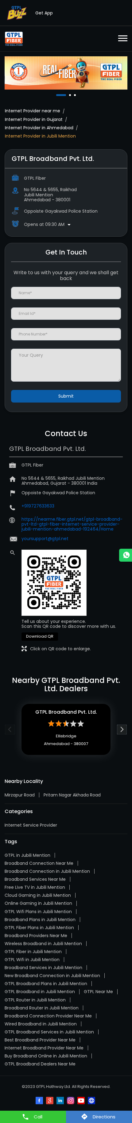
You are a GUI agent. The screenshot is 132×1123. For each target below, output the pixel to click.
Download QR (39, 636)
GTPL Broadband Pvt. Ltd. (66, 712)
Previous (10, 729)
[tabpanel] (66, 73)
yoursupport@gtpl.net (44, 538)
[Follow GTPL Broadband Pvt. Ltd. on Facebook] (40, 1101)
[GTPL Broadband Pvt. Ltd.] (14, 39)
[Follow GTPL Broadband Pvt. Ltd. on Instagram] (71, 1101)
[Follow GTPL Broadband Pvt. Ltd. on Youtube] (81, 1101)
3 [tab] (75, 95)
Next (122, 729)
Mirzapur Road (20, 795)
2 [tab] (70, 95)
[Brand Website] (92, 1101)
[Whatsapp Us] (125, 555)
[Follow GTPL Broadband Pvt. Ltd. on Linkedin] (60, 1101)
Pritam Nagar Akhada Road (72, 795)
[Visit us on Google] (50, 1101)
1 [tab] (57, 95)
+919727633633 (37, 506)
